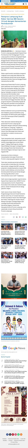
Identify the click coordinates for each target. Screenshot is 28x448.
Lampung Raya (13, 14)
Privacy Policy (14, 442)
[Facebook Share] (14, 217)
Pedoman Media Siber (13, 438)
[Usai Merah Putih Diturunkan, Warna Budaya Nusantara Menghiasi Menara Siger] (7, 227)
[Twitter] (10, 434)
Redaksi (4, 438)
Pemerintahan (20, 14)
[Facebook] (7, 434)
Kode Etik (23, 438)
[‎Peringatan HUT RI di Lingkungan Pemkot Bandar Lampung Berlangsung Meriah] (21, 255)
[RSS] (21, 434)
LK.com (5, 26)
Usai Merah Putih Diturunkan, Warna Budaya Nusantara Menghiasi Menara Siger (7, 233)
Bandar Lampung (5, 14)
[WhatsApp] (18, 434)
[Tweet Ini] (17, 217)
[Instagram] (15, 434)
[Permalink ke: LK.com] (2, 26)
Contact (10, 440)
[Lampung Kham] (10, 4)
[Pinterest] (13, 434)
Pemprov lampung (12, 26)
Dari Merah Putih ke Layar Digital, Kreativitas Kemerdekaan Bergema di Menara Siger (6, 247)
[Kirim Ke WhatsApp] (26, 217)
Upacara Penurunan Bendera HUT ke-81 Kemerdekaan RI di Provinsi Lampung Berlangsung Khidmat (20, 233)
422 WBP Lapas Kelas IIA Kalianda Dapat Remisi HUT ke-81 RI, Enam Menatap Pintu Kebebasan (20, 247)
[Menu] (2, 4)
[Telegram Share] (23, 217)
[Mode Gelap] (23, 4)
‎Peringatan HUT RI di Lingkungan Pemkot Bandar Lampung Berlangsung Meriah (20, 261)
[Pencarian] (26, 4)
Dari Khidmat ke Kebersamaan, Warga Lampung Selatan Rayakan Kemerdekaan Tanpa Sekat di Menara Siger (7, 261)
